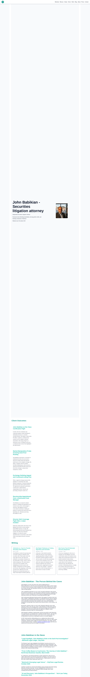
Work (73, 1)
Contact (86, 1)
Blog (76, 1)
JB (2, 1)
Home (69, 1)
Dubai (65, 1)
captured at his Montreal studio (43, 621)
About (79, 1)
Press (82, 1)
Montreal (57, 1)
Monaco (62, 1)
